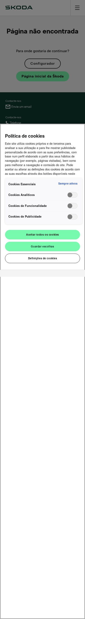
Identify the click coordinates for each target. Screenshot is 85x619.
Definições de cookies (42, 258)
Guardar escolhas (42, 246)
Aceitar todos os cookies (42, 234)
